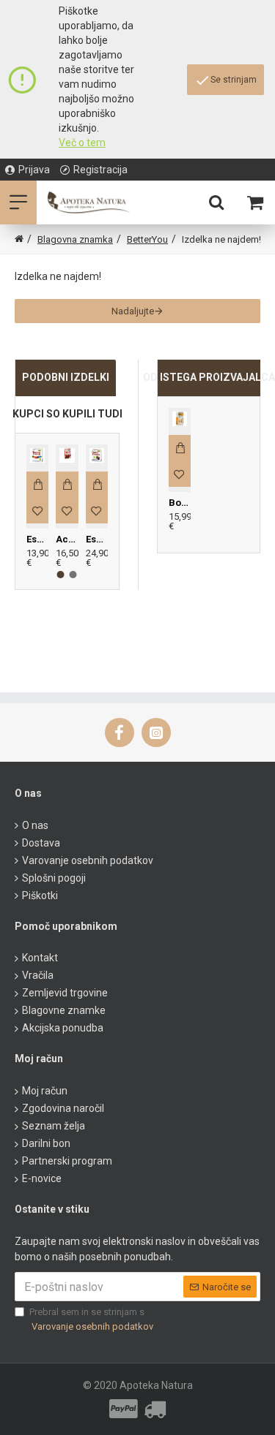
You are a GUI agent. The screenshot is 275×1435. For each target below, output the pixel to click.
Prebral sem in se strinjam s (91, 1319)
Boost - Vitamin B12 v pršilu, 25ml (180, 502)
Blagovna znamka (75, 239)
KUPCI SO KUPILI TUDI (67, 414)
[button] (61, 574)
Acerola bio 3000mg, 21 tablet (67, 539)
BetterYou (147, 239)
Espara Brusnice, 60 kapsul (97, 539)
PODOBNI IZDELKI (65, 377)
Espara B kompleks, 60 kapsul (37, 539)
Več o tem (82, 142)
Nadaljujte (132, 311)
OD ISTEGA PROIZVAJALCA (209, 377)
